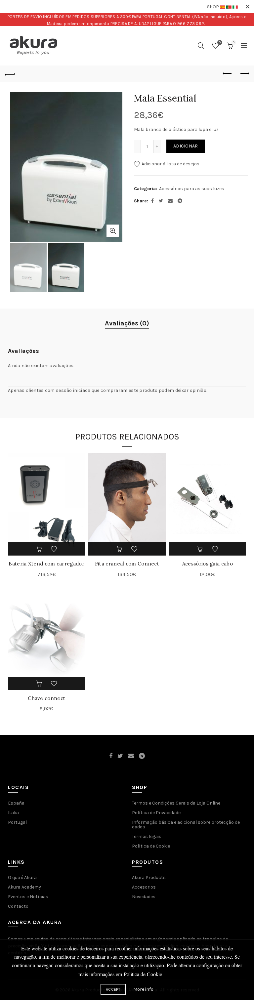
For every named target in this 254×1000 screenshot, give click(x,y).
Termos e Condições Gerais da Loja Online (176, 803)
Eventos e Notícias (28, 896)
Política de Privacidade (156, 812)
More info (143, 989)
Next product (244, 73)
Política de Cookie (151, 846)
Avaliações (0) (127, 323)
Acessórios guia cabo (207, 564)
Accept (113, 989)
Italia (13, 812)
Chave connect (46, 698)
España (16, 803)
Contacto (18, 906)
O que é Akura (22, 877)
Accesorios (144, 887)
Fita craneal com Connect (127, 564)
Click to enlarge (112, 231)
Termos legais (146, 836)
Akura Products (149, 877)
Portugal (17, 822)
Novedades (143, 896)
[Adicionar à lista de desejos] (54, 549)
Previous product (227, 73)
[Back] (10, 73)
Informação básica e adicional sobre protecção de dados (186, 824)
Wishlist (220, 42)
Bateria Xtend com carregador (46, 564)
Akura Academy (24, 887)
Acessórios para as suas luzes (191, 188)
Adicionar (185, 146)
